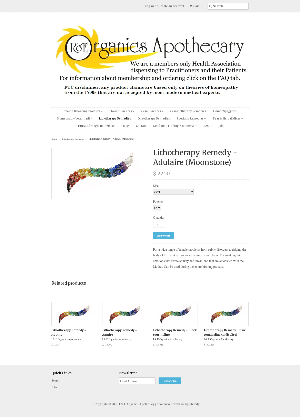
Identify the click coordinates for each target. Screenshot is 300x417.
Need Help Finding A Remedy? (174, 126)
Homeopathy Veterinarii (73, 118)
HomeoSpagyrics (225, 111)
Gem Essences (151, 111)
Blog (126, 126)
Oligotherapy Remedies (154, 118)
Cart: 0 (197, 6)
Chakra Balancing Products (82, 111)
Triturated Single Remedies (95, 126)
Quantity (158, 217)
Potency (158, 201)
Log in (149, 6)
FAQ (207, 126)
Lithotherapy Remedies (115, 118)
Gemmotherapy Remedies (188, 111)
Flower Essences (121, 111)
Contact (141, 126)
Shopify (194, 404)
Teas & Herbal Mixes (227, 118)
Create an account (171, 6)
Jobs (221, 126)
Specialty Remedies (190, 118)
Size (156, 185)
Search (55, 380)
